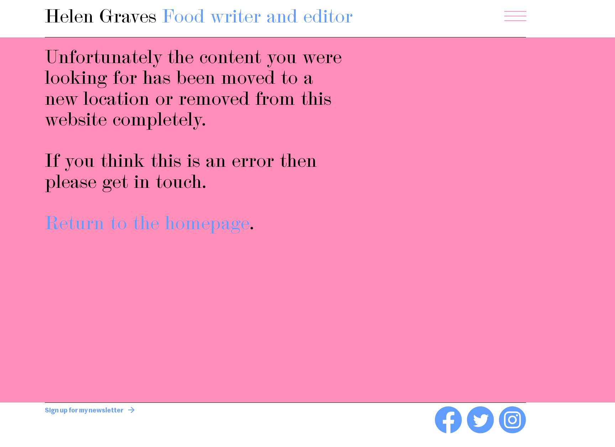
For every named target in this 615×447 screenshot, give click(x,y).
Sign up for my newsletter (84, 410)
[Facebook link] (448, 432)
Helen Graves (199, 18)
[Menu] (515, 16)
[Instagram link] (512, 432)
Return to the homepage (147, 224)
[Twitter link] (480, 432)
